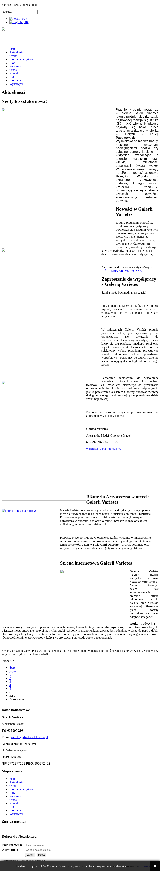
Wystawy (15, 66)
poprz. (13, 671)
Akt (11, 77)
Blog (12, 62)
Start (12, 48)
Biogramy (15, 80)
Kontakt (14, 73)
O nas (13, 69)
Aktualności (16, 52)
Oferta (13, 55)
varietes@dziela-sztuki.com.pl (104, 448)
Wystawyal (16, 84)
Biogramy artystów (21, 59)
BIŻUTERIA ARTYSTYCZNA (121, 271)
